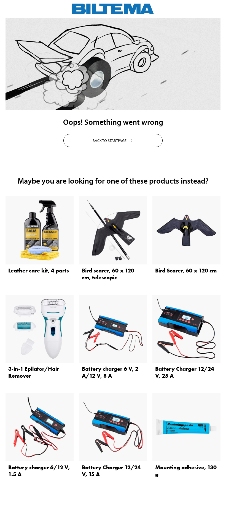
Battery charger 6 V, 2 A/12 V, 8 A (110, 372)
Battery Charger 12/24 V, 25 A (184, 372)
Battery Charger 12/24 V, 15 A (111, 471)
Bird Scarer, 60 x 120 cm (186, 270)
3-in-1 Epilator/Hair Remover (33, 372)
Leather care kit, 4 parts (38, 270)
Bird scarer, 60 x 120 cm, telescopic (108, 274)
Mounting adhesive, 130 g (186, 471)
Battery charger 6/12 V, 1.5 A (39, 471)
